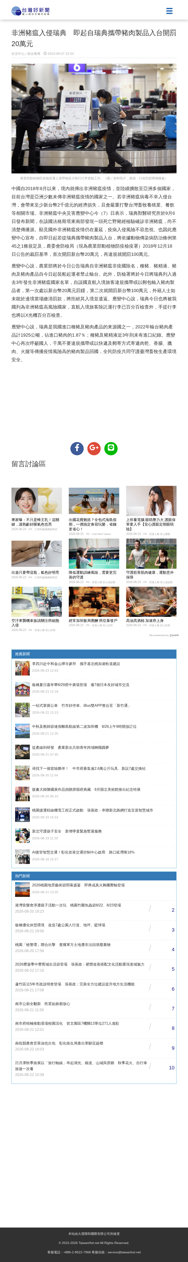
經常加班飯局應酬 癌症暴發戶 (93, 621)
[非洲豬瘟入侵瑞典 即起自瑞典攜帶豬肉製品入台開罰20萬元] (77, 449)
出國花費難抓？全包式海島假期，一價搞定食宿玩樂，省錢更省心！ (92, 524)
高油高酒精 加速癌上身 (145, 621)
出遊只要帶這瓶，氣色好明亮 (35, 572)
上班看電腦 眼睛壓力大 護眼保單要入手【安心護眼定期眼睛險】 (151, 524)
